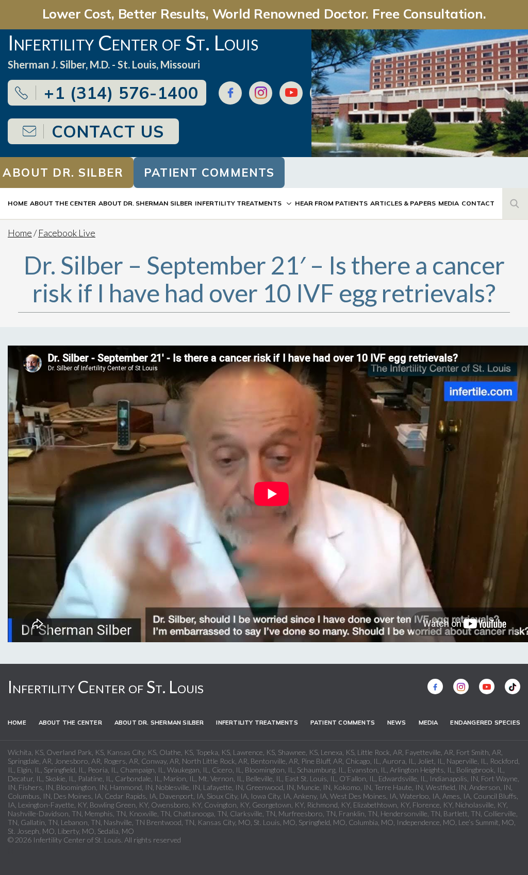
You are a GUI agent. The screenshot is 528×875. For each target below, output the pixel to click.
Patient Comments (209, 172)
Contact (477, 203)
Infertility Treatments (238, 203)
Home (17, 203)
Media (448, 203)
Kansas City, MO (224, 822)
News (396, 722)
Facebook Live (66, 232)
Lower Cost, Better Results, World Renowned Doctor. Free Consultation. (264, 13)
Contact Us (108, 131)
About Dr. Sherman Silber (145, 203)
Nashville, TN (124, 822)
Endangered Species (485, 722)
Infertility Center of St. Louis (106, 687)
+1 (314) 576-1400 (121, 92)
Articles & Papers (403, 203)
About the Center (63, 203)
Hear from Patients (331, 203)
